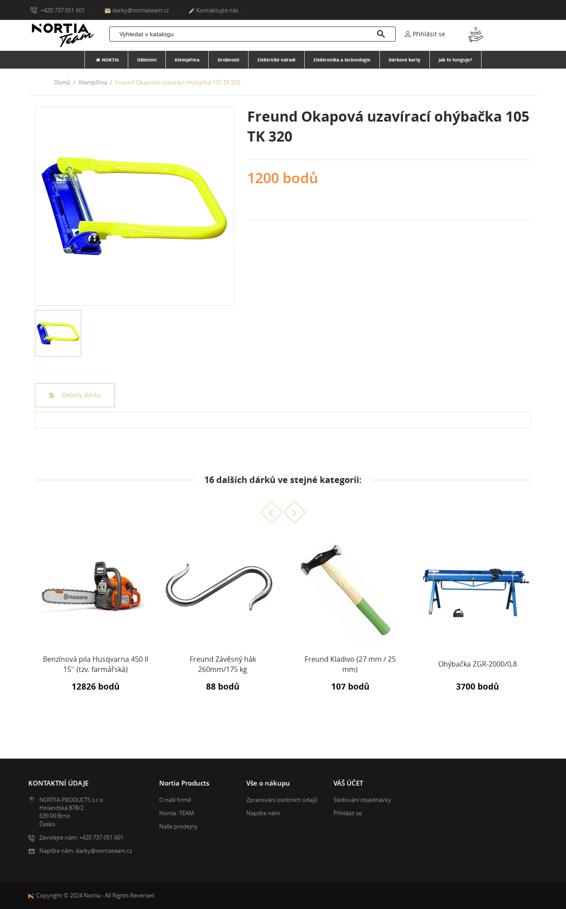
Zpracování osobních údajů (281, 800)
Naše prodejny (178, 826)
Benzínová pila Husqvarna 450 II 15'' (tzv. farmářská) (95, 664)
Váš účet (348, 783)
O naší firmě (175, 800)
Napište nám (263, 813)
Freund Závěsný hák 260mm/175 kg (223, 664)
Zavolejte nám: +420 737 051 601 (81, 837)
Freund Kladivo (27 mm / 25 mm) (350, 664)
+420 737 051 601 (62, 10)
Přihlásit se (347, 813)
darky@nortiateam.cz (136, 10)
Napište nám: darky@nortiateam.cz (85, 851)
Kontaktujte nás (213, 10)
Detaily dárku (80, 395)
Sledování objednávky (362, 800)
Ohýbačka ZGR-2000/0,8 (477, 664)
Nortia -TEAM (176, 813)
